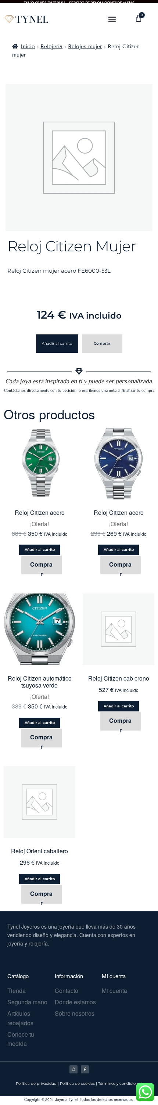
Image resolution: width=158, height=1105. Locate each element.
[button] (112, 19)
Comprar (102, 343)
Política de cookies (77, 1083)
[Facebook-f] (85, 1069)
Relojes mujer (85, 46)
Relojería (51, 46)
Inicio (28, 46)
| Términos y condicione (118, 1083)
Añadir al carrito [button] (40, 549)
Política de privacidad (36, 1083)
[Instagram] (73, 1069)
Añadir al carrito (57, 343)
